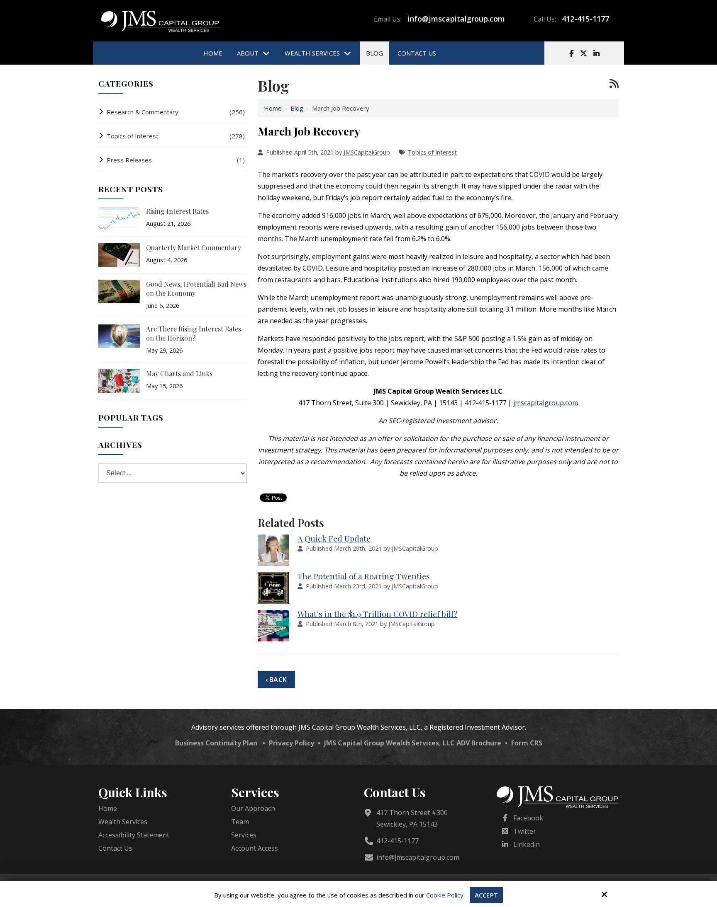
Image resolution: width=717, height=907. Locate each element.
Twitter (524, 831)
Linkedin (526, 844)
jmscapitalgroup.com (545, 402)
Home (273, 108)
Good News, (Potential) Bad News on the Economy (196, 288)
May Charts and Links (179, 373)
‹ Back (276, 679)
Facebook (528, 817)
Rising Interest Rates (177, 211)
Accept (486, 895)
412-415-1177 (585, 19)
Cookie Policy (444, 895)
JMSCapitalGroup (367, 152)
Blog (296, 108)
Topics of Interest (432, 152)
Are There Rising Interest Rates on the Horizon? (193, 333)
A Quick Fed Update (334, 538)
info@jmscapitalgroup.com (456, 19)
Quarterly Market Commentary (193, 247)
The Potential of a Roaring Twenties (364, 576)
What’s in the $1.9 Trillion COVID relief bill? (378, 613)
